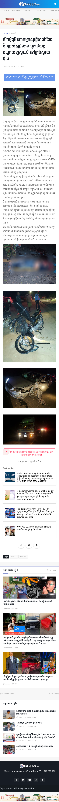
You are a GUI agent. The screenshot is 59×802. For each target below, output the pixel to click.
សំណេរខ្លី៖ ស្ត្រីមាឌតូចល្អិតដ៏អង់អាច (29, 723)
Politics (16, 10)
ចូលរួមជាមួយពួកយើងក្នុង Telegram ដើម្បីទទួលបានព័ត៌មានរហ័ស (30, 78)
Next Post (53, 694)
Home (6, 10)
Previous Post (7, 694)
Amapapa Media (26, 788)
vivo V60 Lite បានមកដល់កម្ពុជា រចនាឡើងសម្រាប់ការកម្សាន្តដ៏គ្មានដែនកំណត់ (34, 528)
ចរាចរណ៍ (13, 33)
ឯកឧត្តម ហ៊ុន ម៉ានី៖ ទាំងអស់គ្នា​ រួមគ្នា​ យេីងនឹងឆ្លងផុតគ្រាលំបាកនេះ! (36, 712)
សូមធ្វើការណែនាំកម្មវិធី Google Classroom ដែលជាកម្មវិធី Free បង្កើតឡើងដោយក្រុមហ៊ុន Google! (35, 736)
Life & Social (40, 10)
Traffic (26, 10)
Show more (51, 570)
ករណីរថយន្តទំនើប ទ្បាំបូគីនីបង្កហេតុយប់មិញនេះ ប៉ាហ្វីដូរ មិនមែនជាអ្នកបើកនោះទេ (27, 603)
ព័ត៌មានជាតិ (23, 557)
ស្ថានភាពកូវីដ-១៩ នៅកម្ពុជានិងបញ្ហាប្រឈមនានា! (34, 746)
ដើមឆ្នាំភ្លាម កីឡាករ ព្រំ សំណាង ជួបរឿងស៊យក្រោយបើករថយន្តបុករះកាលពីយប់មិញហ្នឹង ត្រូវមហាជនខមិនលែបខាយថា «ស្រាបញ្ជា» (28, 678)
